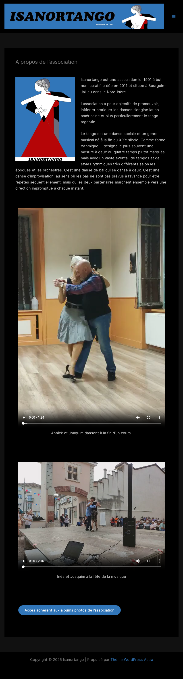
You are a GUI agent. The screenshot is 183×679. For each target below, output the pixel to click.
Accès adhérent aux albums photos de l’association (69, 610)
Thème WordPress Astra (131, 659)
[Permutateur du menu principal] (173, 16)
